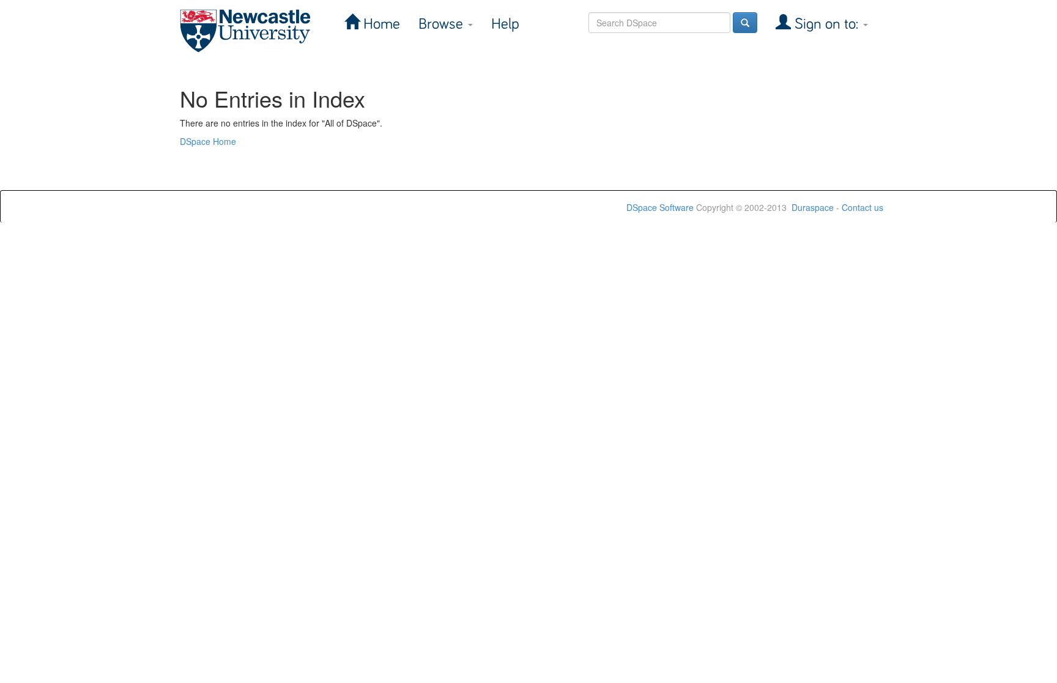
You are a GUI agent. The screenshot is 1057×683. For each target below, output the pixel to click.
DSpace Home (208, 141)
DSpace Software (660, 207)
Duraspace (813, 207)
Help (505, 24)
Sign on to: (826, 24)
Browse (442, 24)
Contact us (862, 207)
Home (380, 24)
